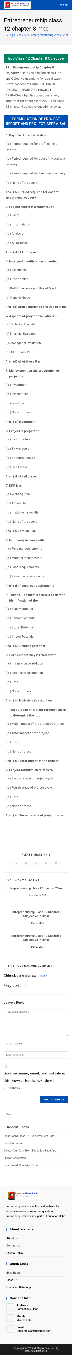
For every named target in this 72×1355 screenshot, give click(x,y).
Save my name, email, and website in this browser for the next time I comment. (34, 1080)
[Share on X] (46, 863)
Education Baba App (18, 1287)
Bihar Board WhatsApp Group (21, 1165)
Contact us (13, 1245)
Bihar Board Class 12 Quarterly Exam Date (29, 1136)
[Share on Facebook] (26, 863)
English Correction (15, 1158)
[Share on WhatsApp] (16, 863)
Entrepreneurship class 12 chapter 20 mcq (36, 888)
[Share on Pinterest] (36, 863)
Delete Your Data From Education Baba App (30, 1150)
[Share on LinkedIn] (56, 863)
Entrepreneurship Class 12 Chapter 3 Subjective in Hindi (36, 938)
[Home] (5, 35)
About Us (12, 1238)
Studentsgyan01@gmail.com (34, 1330)
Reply (43, 976)
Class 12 (11, 1280)
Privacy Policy (14, 1253)
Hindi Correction (13, 1143)
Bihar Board (13, 1272)
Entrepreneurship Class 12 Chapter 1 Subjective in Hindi (36, 914)
